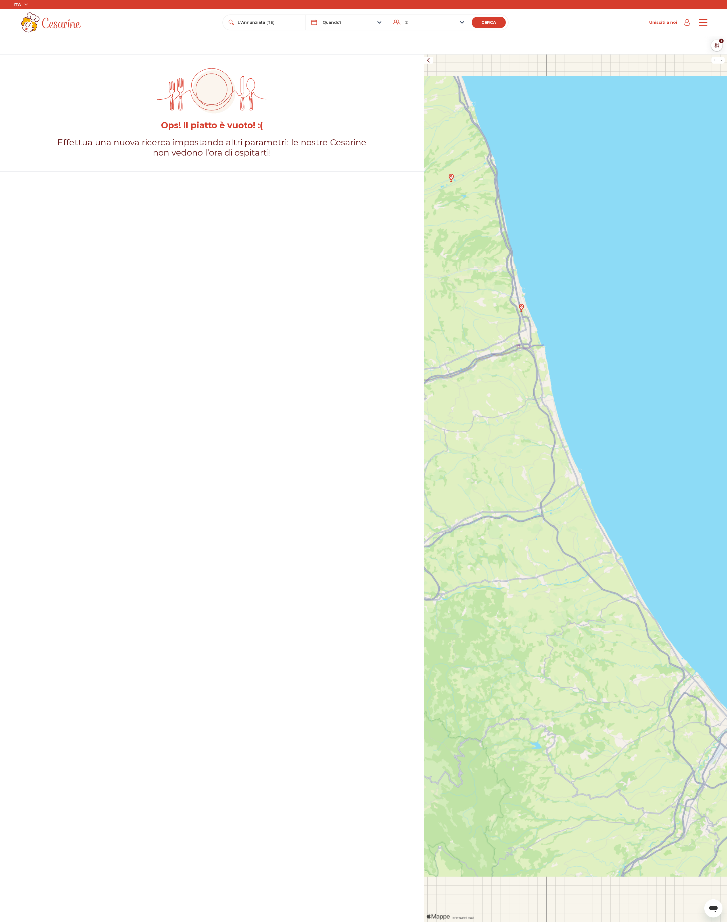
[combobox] (269, 22)
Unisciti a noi (663, 22)
